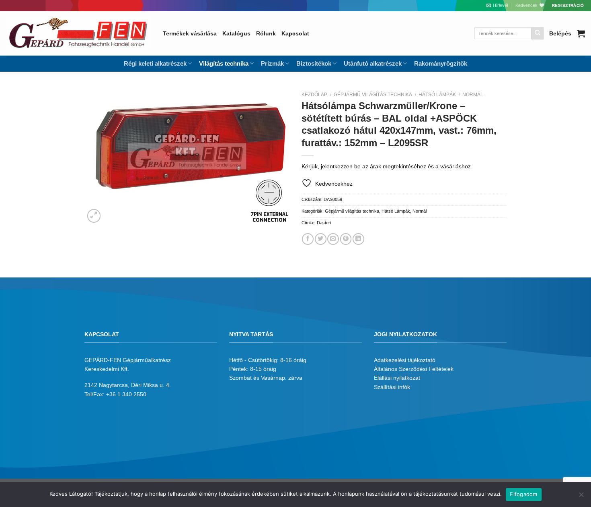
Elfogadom (523, 494)
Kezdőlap (314, 94)
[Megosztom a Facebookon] (308, 239)
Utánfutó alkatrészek (373, 63)
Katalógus (236, 33)
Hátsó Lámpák (437, 94)
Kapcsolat (295, 33)
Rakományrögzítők (440, 63)
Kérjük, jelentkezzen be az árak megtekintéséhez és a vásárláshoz (386, 166)
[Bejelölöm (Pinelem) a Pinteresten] (346, 239)
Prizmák (272, 63)
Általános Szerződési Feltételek (414, 369)
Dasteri (324, 222)
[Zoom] (94, 216)
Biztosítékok (313, 63)
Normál (472, 94)
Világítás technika (223, 63)
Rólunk (266, 33)
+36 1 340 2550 (126, 394)
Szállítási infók (392, 387)
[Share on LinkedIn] (358, 239)
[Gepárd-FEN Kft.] (78, 33)
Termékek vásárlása (190, 33)
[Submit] (537, 33)
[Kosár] (581, 33)
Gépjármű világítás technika (373, 94)
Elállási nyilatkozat (397, 378)
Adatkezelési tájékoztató (404, 360)
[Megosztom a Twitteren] (320, 239)
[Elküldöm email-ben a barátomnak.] (333, 239)
